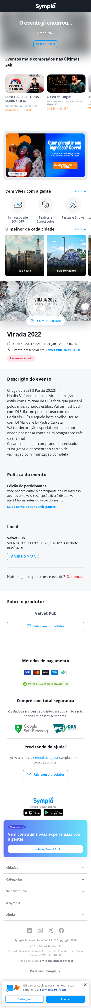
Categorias (14, 879)
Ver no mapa (25, 556)
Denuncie (75, 577)
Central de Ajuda (45, 758)
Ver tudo (80, 191)
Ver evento (45, 44)
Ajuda (10, 914)
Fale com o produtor (49, 626)
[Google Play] (53, 812)
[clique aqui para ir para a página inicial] (45, 6)
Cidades (12, 867)
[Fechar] (85, 985)
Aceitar (66, 999)
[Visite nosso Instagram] (40, 930)
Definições (24, 999)
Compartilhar (49, 321)
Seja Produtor (16, 891)
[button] (13, 988)
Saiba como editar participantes (31, 507)
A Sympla (13, 903)
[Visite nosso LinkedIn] (29, 930)
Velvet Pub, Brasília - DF (64, 350)
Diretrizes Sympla (43, 971)
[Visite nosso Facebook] (61, 930)
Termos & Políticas (53, 990)
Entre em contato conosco (56, 961)
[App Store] (32, 812)
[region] (45, 993)
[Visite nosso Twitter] (50, 930)
